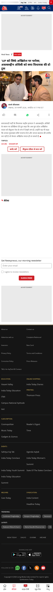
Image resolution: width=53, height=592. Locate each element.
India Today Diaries (34, 384)
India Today (42, 2)
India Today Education (11, 390)
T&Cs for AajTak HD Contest (11, 369)
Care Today (6, 498)
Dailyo (23, 537)
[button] (48, 587)
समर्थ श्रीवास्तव (13, 104)
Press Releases (31, 361)
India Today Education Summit (11, 479)
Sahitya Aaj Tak (7, 452)
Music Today (6, 430)
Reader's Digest (33, 424)
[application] (26, 86)
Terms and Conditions (34, 353)
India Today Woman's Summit (35, 461)
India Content (32, 498)
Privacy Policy (6, 353)
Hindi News (5, 54)
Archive (43, 537)
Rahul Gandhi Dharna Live (34, 527)
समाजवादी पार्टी (13, 144)
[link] (51, 2)
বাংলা (35, 2)
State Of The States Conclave (39, 470)
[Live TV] (44, 8)
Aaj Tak (23, 2)
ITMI (3, 396)
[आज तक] (4, 8)
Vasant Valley (7, 384)
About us (4, 329)
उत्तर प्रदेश (17, 54)
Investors (4, 345)
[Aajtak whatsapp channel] (17, 568)
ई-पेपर (30, 2)
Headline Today (33, 504)
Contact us (30, 329)
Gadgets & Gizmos (9, 436)
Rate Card (30, 345)
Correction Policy (7, 361)
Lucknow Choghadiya (11, 516)
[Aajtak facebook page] (24, 568)
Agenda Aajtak (32, 452)
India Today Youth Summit (12, 470)
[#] (27, 115)
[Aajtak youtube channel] (43, 568)
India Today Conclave (10, 458)
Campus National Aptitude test (13, 406)
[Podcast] (32, 8)
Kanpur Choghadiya (31, 516)
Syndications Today (26, 579)
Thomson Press (33, 395)
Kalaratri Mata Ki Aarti (11, 527)
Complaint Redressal (33, 337)
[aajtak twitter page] (30, 568)
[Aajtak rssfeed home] (36, 568)
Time (28, 430)
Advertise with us (7, 337)
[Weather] (27, 8)
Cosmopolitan (7, 424)
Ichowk (33, 537)
